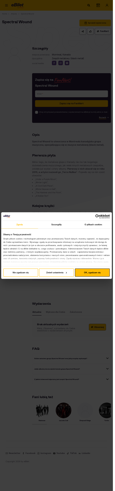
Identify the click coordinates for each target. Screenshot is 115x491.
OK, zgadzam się (92, 272)
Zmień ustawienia (54, 272)
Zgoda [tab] (19, 224)
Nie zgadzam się (21, 272)
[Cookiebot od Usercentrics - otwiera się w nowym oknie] (97, 216)
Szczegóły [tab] (56, 224)
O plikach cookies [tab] (93, 224)
